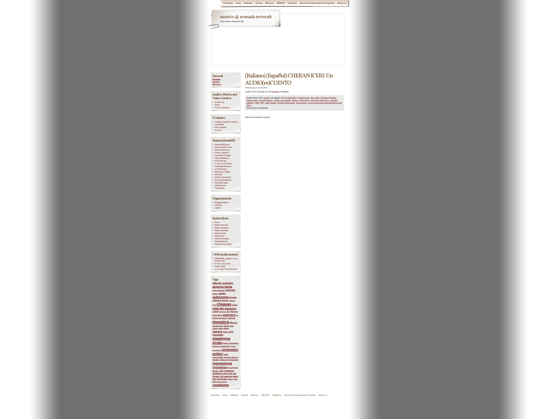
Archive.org (219, 102)
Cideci (235, 305)
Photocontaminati (222, 108)
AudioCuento (304, 98)
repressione (222, 363)
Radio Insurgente (222, 228)
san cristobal (226, 370)
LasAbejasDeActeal (223, 166)
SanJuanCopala (221, 183)
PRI (262, 103)
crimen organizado (282, 100)
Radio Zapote (220, 233)
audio (222, 293)
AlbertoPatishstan (222, 144)
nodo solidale (223, 329)
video (235, 376)
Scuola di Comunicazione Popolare (317, 3)
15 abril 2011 (291, 98)
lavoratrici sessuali (226, 318)
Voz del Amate (220, 379)
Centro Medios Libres (224, 147)
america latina (222, 286)
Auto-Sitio (315, 98)
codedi (216, 312)
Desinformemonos (222, 150)
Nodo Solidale (220, 127)
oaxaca (217, 331)
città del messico (224, 308)
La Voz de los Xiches (224, 163)
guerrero (229, 315)
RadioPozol (219, 236)
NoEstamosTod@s (222, 172)
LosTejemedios (221, 169)
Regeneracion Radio (223, 244)
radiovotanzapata (222, 239)
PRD (257, 103)
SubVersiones (220, 185)
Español (275, 91)
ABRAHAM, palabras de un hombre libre (226, 259)
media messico (229, 255)
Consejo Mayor (265, 100)
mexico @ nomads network (246, 17)
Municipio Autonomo (320, 100)
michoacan (305, 100)
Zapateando (220, 188)
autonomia (220, 297)
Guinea (259, 3)
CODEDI (218, 205)
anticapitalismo (219, 290)
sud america (226, 376)
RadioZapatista (221, 241)
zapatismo (221, 385)
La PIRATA (219, 125)
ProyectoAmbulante (223, 180)
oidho (225, 332)
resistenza (220, 367)
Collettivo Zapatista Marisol (226, 122)
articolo (230, 290)
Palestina (292, 3)
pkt (254, 88)
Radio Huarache (221, 225)
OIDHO (218, 208)
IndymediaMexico (222, 158)
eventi (266, 98)
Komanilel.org (220, 161)
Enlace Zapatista (222, 153)
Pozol (217, 222)
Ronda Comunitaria (286, 103)
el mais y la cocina (222, 263)
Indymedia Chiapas (223, 155)
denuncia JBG (224, 312)
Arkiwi (217, 105)
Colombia (228, 3)
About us (342, 3)
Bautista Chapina (328, 98)
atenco (215, 294)
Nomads (217, 79)
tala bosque (301, 103)
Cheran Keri (251, 100)
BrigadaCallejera (221, 202)
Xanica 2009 (220, 266)
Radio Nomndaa (221, 230)
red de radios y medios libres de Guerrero (226, 358)
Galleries (248, 3)
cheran (224, 300)
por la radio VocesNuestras (226, 269)
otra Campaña (223, 333)
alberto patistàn (223, 283)
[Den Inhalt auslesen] (216, 255)
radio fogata (270, 103)
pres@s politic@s (221, 346)
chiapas (224, 304)
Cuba (238, 3)
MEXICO (281, 3)
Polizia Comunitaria (223, 177)
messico (221, 322)
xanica (230, 379)
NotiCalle (218, 174)
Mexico (295, 100)
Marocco (269, 3)
